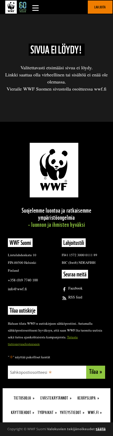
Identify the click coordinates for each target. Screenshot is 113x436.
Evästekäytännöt (54, 398)
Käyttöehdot (21, 412)
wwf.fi (93, 412)
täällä (101, 429)
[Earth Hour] (17, 7)
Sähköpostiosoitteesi (28, 372)
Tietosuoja (22, 398)
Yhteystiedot (70, 412)
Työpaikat (46, 412)
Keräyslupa (87, 398)
